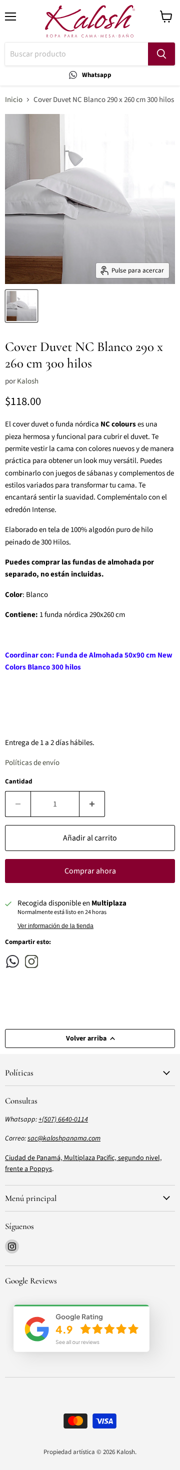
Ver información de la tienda (56, 926)
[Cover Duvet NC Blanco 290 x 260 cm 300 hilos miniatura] (22, 306)
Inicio (13, 100)
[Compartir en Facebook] (12, 961)
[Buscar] (161, 54)
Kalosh (27, 381)
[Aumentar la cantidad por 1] (92, 804)
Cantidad (18, 782)
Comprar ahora (90, 871)
